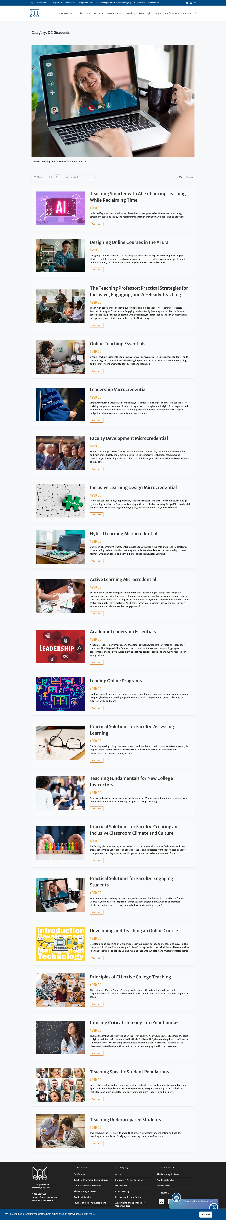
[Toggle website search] (195, 13)
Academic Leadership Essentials (123, 631)
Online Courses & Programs (87, 1185)
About (118, 1174)
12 (185, 177)
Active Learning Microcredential (123, 579)
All (192, 177)
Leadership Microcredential (118, 389)
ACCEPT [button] (205, 1214)
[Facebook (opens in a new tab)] (187, 2)
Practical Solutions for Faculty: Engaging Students (131, 882)
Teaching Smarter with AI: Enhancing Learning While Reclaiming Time (138, 197)
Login (32, 3)
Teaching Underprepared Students (125, 1119)
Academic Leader (82, 1197)
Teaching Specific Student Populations (129, 1072)
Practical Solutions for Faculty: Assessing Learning (132, 730)
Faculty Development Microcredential (129, 438)
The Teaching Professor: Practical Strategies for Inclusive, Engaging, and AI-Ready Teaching (139, 291)
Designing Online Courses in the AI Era (129, 242)
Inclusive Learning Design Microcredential (133, 487)
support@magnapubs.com (44, 1197)
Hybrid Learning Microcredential (123, 533)
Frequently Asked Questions (129, 1180)
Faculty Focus (163, 1185)
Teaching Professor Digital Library (91, 1180)
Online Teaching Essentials (118, 343)
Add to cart (96, 224)
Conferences (80, 1174)
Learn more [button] (88, 1214)
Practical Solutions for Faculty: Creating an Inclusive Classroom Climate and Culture (133, 830)
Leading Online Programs (116, 681)
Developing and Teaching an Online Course (134, 930)
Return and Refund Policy (128, 1197)
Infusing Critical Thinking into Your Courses (134, 1022)
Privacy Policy (122, 1191)
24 (188, 177)
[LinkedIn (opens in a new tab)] (191, 2)
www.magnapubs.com (42, 1200)
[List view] (57, 177)
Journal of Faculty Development (90, 1203)
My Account (42, 3)
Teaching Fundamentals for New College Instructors (131, 782)
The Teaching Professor (85, 1191)
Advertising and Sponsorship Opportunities (130, 1204)
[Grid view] (50, 177)
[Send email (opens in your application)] (194, 2)
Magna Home (57, 3)
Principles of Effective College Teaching (130, 977)
